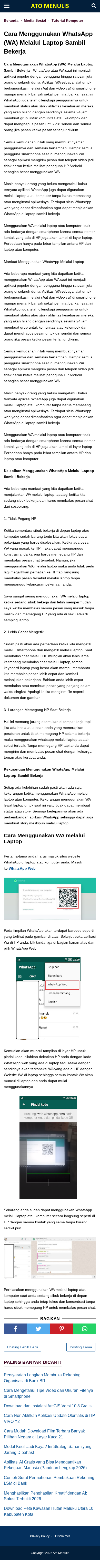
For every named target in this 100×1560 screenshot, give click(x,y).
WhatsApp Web (22, 868)
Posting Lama (81, 1347)
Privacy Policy (39, 1536)
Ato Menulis (50, 6)
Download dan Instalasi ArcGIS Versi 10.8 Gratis (48, 1406)
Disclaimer (62, 1536)
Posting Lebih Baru (22, 1347)
